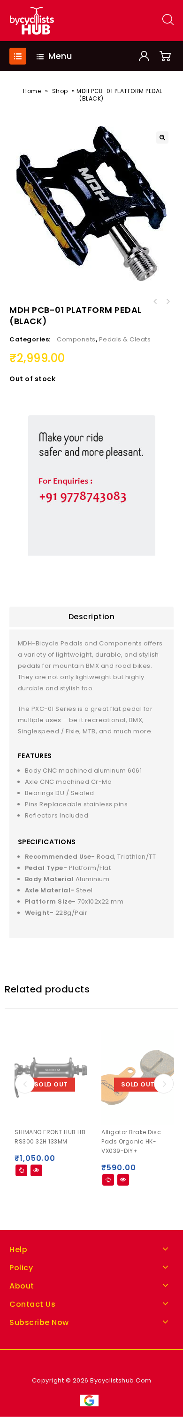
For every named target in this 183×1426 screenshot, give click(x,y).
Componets (76, 339)
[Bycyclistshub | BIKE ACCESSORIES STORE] (31, 20)
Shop (60, 91)
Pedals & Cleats (125, 339)
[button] (162, 137)
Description (92, 616)
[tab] (91, 617)
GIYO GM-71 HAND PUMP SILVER (155, 302)
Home (32, 91)
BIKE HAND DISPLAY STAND (167, 302)
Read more (21, 1170)
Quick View (36, 1170)
